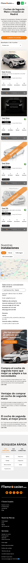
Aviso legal (4, 542)
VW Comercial (5, 526)
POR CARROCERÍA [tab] (5, 449)
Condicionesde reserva (8, 554)
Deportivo (20, 456)
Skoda (3, 524)
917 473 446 (12, 307)
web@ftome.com (10, 298)
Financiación (5, 536)
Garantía (4, 537)
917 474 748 (17, 303)
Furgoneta (20, 460)
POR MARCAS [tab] (13, 449)
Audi (3, 523)
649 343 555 (12, 310)
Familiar (7, 460)
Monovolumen (7, 464)
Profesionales (5, 506)
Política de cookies (7, 548)
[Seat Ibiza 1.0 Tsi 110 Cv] (14, 106)
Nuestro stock (5, 505)
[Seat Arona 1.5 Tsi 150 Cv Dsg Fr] (14, 60)
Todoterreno (7, 468)
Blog (3, 510)
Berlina (7, 456)
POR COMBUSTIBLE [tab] (22, 449)
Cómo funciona (6, 539)
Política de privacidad (7, 545)
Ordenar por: (5, 45)
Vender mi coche (6, 534)
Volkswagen (5, 521)
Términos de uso (6, 551)
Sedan (20, 464)
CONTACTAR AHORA (10, 342)
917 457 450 (15, 305)
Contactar (4, 508)
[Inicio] (7, 3)
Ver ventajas (20, 93)
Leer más (4, 384)
